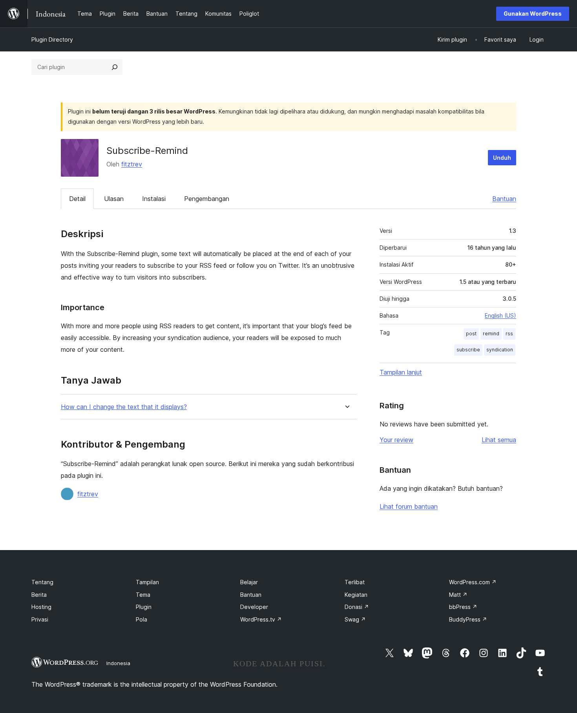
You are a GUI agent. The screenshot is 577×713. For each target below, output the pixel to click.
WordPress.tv (261, 619)
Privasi (39, 619)
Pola (141, 619)
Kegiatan (356, 594)
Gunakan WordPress (533, 13)
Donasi (357, 606)
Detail (77, 199)
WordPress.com (473, 582)
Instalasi (154, 199)
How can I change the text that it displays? (124, 407)
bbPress (463, 606)
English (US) (500, 315)
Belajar (249, 582)
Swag (355, 619)
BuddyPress (468, 619)
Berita (39, 594)
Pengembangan (206, 199)
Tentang (42, 582)
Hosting (41, 606)
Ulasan (114, 199)
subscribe (468, 350)
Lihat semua (499, 440)
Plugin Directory (52, 39)
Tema (143, 594)
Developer (254, 606)
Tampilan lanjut (401, 372)
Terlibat (355, 582)
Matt (458, 594)
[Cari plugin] (114, 67)
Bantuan (504, 199)
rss (509, 333)
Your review (396, 440)
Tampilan (147, 582)
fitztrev (131, 164)
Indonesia (118, 663)
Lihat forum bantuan (409, 506)
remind (491, 333)
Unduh (502, 157)
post (471, 333)
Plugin (144, 606)
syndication (499, 350)
